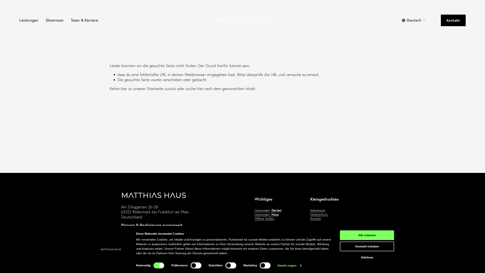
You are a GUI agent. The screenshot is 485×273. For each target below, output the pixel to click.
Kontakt (453, 20)
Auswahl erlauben (367, 246)
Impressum (317, 210)
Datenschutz (319, 214)
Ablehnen (367, 257)
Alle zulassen (367, 235)
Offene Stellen (265, 218)
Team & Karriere (84, 20)
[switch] (196, 265)
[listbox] (414, 20)
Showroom (55, 20)
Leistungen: (268, 210)
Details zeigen (287, 265)
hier (124, 88)
